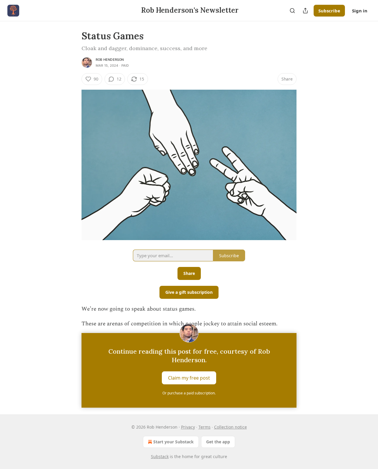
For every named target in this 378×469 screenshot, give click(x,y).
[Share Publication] (305, 11)
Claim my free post (189, 378)
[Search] (292, 11)
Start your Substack (173, 442)
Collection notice (230, 427)
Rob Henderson (110, 60)
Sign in (359, 11)
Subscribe (329, 11)
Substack (160, 456)
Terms (204, 427)
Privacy (188, 427)
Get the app (218, 442)
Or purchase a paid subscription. (189, 393)
